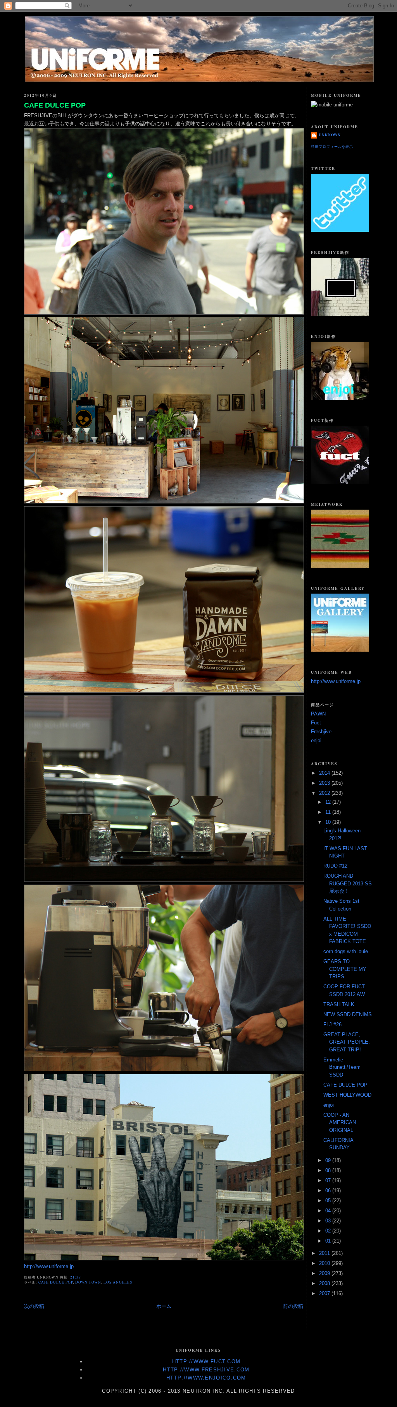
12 (328, 802)
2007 (325, 1293)
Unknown (330, 134)
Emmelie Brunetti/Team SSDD (342, 1067)
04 (328, 1211)
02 (328, 1231)
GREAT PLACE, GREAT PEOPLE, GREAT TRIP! (346, 1042)
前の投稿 (293, 1306)
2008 (325, 1283)
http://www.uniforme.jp (49, 1266)
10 (328, 822)
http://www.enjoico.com (206, 1378)
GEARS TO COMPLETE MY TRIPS (344, 969)
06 (328, 1190)
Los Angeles (118, 1282)
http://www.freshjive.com (206, 1370)
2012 (325, 793)
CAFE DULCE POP (55, 105)
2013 (325, 783)
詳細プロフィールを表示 (332, 146)
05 (328, 1200)
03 (328, 1221)
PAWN (318, 714)
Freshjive (321, 731)
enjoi (316, 740)
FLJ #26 (332, 1024)
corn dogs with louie (345, 951)
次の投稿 (34, 1306)
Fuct (316, 723)
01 (328, 1241)
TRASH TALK (338, 1004)
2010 (325, 1263)
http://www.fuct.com (206, 1361)
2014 (325, 773)
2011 (325, 1253)
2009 (325, 1273)
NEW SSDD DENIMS (347, 1014)
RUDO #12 (335, 866)
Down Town (88, 1282)
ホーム (163, 1306)
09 (328, 1160)
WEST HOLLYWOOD (347, 1095)
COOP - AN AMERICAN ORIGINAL (339, 1122)
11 (328, 812)
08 (328, 1170)
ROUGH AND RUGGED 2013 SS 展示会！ (347, 883)
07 (328, 1180)
